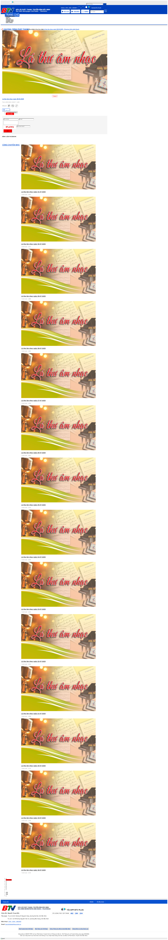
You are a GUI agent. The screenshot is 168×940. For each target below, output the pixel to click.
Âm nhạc (31, 29)
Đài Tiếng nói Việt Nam (41, 928)
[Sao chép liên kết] (16, 105)
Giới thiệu (9, 22)
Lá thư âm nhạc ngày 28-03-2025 (13, 99)
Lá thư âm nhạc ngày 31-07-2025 (33, 192)
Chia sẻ (7, 110)
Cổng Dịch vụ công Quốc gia (80, 928)
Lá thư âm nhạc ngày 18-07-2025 (33, 870)
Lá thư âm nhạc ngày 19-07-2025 (33, 818)
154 (7, 892)
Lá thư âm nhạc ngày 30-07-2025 (33, 244)
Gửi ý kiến (10, 114)
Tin (86, 11)
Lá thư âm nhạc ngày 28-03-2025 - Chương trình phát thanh (61, 29)
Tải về (55, 96)
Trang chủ (6, 901)
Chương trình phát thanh (16, 29)
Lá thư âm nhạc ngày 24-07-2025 (33, 557)
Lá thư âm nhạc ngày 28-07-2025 (33, 348)
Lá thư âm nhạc (38, 29)
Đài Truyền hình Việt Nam (26, 928)
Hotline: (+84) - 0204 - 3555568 (69, 7)
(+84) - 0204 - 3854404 (14, 921)
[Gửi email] (12, 105)
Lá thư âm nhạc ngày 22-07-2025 (33, 661)
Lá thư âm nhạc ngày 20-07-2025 (33, 766)
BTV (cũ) (66, 11)
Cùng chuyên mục (11, 145)
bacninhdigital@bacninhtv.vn (13, 924)
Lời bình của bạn (11, 112)
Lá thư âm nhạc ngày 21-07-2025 (33, 713)
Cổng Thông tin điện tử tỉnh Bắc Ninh (60, 928)
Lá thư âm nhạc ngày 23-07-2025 (33, 609)
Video (76, 11)
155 (7, 894)
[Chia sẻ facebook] (8, 105)
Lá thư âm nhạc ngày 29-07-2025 (33, 296)
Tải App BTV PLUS (20, 2)
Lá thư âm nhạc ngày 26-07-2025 (33, 453)
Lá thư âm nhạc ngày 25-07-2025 (33, 505)
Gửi (8, 131)
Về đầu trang (100, 901)
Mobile (91, 901)
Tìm (105, 4)
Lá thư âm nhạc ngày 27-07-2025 (33, 400)
